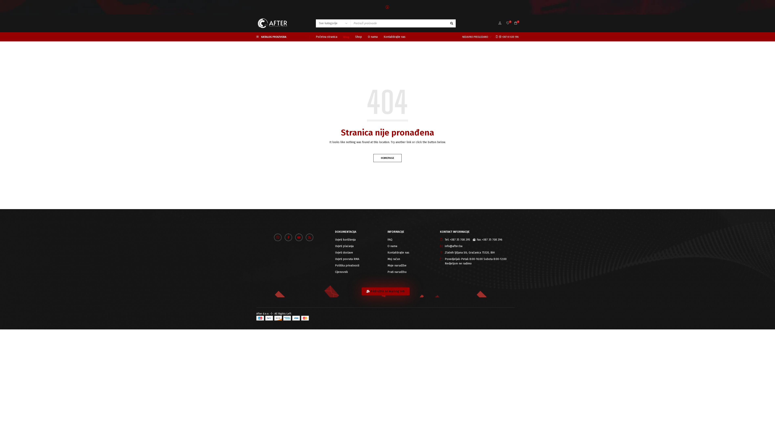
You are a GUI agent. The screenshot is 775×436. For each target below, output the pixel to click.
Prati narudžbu (397, 272)
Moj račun (394, 259)
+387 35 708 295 (460, 239)
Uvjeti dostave (344, 252)
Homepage (387, 157)
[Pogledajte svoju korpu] (515, 23)
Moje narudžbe (397, 265)
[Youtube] (299, 237)
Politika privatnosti (347, 265)
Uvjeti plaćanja (344, 246)
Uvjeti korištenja (345, 239)
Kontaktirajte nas (398, 252)
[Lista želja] (507, 23)
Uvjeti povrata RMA (347, 259)
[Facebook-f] (288, 237)
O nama (392, 246)
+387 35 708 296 (492, 239)
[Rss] (309, 237)
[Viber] (278, 237)
